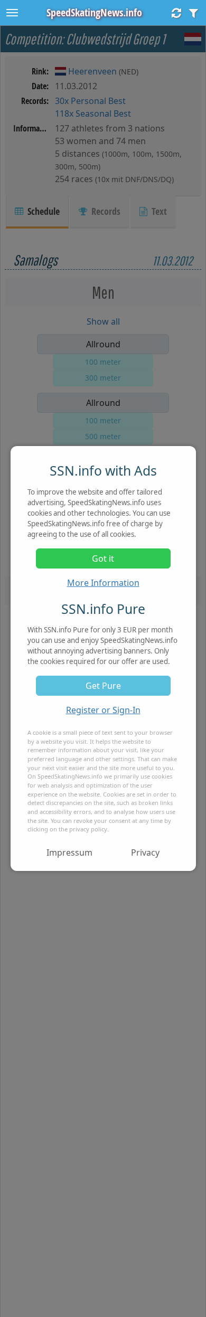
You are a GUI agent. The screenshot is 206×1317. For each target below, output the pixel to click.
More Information (103, 583)
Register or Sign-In (103, 710)
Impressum (69, 852)
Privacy (145, 852)
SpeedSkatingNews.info (94, 12)
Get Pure (103, 685)
